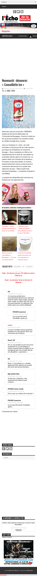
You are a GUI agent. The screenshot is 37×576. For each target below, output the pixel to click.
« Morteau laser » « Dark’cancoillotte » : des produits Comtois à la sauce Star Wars (25, 229)
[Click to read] (23, 36)
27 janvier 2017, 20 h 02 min (20, 314)
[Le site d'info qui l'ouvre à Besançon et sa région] (19, 21)
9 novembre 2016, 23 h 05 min (16, 391)
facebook (14, 11)
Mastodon (3, 575)
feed (21, 11)
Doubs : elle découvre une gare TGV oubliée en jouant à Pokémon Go (18, 274)
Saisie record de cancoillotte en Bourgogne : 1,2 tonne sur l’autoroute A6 (9, 256)
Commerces (6, 88)
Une (21, 88)
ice (23, 266)
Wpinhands (30, 570)
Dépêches (7, 36)
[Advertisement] (18, 57)
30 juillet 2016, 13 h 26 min (15, 294)
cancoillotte (17, 266)
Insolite (12, 88)
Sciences (17, 88)
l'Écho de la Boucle (13, 570)
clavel (10, 325)
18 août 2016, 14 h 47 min (15, 376)
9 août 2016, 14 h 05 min (14, 342)
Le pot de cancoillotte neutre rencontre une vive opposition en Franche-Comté (24, 256)
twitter (18, 11)
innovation (29, 266)
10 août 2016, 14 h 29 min (15, 361)
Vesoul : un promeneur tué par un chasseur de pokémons (18, 281)
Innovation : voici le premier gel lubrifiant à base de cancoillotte (9, 228)
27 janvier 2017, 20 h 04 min (15, 402)
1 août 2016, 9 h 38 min (14, 327)
